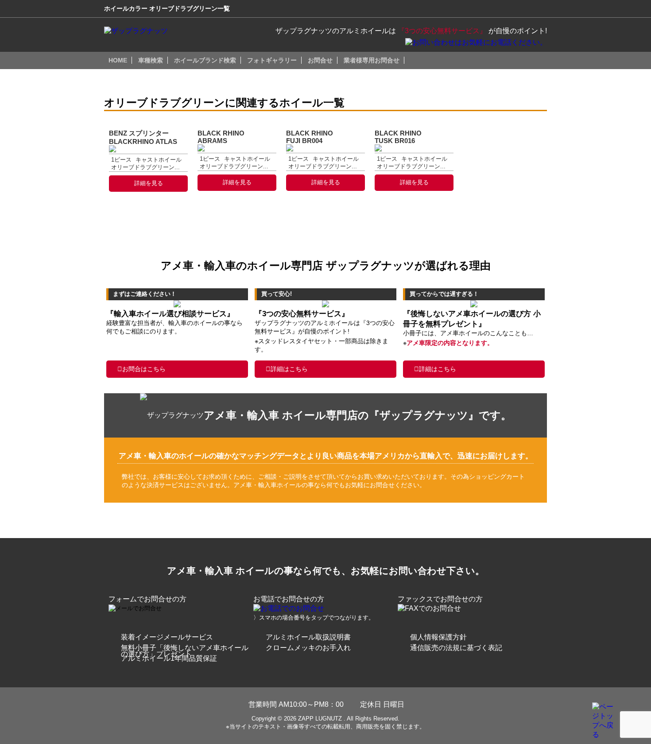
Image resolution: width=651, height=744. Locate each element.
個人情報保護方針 (438, 637)
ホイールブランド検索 (205, 60)
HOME (117, 60)
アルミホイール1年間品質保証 (169, 658)
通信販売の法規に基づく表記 (456, 647)
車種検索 (150, 60)
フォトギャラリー (272, 60)
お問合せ (320, 60)
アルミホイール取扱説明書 (308, 637)
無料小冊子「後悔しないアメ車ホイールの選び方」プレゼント (184, 651)
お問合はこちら (144, 368)
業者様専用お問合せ (371, 60)
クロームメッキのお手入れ (308, 647)
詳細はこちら (289, 368)
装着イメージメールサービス (167, 637)
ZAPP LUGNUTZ (320, 718)
